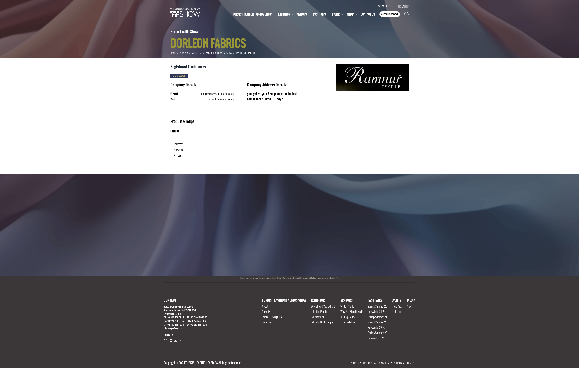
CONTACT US (368, 14)
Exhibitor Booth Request (323, 322)
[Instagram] (383, 6)
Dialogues (397, 311)
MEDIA (350, 14)
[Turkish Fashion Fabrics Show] (185, 12)
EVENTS (336, 14)
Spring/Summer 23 (377, 322)
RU (407, 6)
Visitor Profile (347, 306)
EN (403, 6)
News (410, 306)
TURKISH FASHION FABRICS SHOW (252, 14)
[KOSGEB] (269, 251)
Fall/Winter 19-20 (376, 338)
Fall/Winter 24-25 (376, 311)
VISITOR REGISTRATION (389, 14)
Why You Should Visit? (351, 311)
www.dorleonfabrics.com (221, 99)
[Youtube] (388, 6)
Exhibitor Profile (319, 311)
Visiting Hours (347, 317)
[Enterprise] (391, 251)
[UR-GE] (228, 251)
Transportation (347, 322)
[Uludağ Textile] (350, 251)
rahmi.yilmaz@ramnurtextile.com (217, 93)
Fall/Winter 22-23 (376, 327)
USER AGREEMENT (405, 362)
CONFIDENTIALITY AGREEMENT (378, 362)
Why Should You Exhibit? (323, 306)
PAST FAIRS (319, 14)
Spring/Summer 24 (377, 317)
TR (399, 6)
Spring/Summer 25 (377, 306)
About (265, 306)
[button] (287, 269)
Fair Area (266, 322)
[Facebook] (375, 6)
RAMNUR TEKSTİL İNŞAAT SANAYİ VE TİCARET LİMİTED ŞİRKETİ (230, 53)
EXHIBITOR (284, 14)
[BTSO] (310, 251)
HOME (173, 53)
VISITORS (301, 14)
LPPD (356, 362)
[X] (379, 6)
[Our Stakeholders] (289, 204)
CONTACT (170, 300)
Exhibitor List (196, 53)
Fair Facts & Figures (272, 317)
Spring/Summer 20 (377, 332)
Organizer (267, 311)
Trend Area (397, 306)
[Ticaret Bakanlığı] (187, 251)
